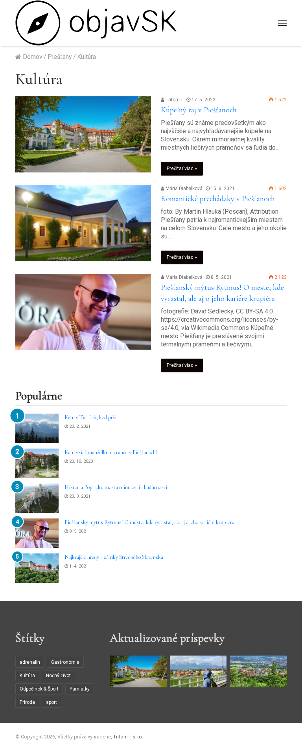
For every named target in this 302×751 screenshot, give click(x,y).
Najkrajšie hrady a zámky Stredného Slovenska (113, 557)
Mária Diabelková (183, 188)
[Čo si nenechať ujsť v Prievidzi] (258, 672)
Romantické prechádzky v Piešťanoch (218, 198)
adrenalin (30, 662)
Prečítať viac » (182, 168)
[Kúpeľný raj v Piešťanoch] (83, 134)
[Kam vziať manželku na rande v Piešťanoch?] (37, 463)
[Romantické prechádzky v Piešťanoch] (83, 223)
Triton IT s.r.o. (128, 737)
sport (51, 702)
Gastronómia (65, 662)
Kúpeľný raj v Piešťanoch (199, 110)
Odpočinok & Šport (39, 689)
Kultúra (27, 675)
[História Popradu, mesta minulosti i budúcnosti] (37, 498)
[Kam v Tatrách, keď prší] (37, 428)
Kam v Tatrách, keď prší (90, 417)
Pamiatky (80, 689)
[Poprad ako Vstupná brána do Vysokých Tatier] (198, 672)
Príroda (27, 702)
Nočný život (58, 675)
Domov (31, 56)
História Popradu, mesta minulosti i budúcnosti (115, 487)
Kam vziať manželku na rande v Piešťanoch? (110, 452)
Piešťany (60, 56)
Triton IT (173, 100)
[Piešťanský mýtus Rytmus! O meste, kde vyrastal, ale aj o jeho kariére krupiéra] (83, 312)
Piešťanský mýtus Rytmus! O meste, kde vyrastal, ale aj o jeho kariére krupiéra (149, 522)
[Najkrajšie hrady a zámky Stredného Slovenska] (37, 568)
